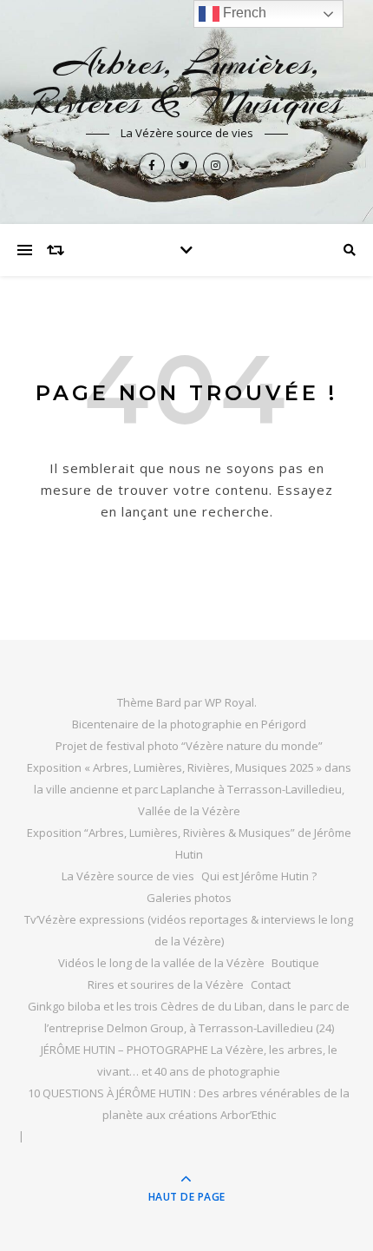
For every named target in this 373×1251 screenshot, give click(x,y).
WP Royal (229, 702)
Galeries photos (189, 897)
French (242, 12)
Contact (271, 984)
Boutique (295, 963)
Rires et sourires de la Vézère (166, 984)
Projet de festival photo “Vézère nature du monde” (189, 746)
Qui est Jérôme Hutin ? (259, 876)
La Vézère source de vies (128, 876)
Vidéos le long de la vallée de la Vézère (161, 963)
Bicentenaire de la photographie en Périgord (189, 724)
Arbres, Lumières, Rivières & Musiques (187, 82)
